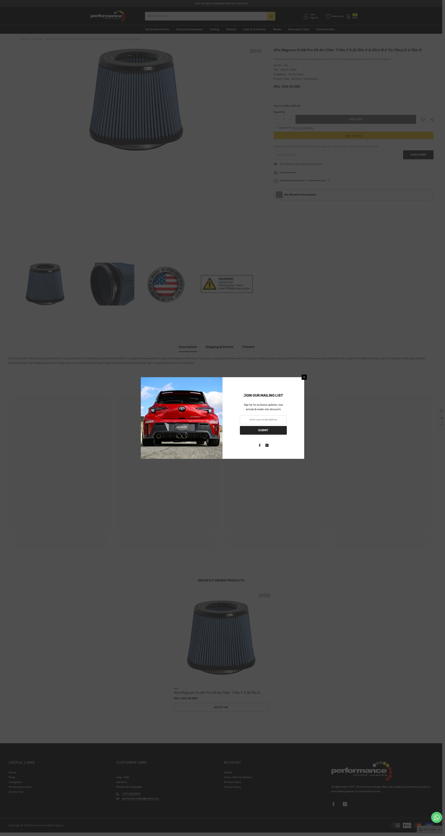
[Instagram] (267, 445)
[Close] (304, 377)
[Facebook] (259, 445)
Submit (263, 430)
